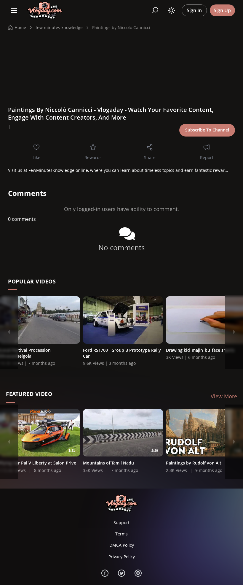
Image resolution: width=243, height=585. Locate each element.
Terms (121, 534)
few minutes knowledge (59, 27)
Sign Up (222, 10)
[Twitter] (121, 573)
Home (20, 27)
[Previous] (9, 332)
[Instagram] (138, 573)
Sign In (194, 10)
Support (121, 522)
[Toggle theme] (171, 10)
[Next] (234, 332)
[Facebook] (105, 573)
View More (224, 396)
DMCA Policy (121, 545)
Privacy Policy (121, 556)
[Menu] (14, 10)
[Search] (155, 10)
